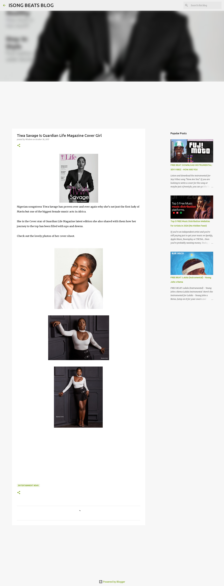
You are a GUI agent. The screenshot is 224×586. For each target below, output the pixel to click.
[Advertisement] (112, 104)
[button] (19, 146)
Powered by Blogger (114, 581)
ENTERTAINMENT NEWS (28, 485)
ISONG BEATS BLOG (31, 5)
